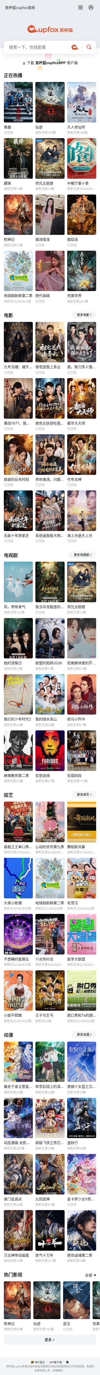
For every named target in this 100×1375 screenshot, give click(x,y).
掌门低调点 (13, 1199)
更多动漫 (83, 1034)
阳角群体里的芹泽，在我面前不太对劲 (81, 663)
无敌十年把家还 (16, 535)
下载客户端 (52, 63)
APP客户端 (55, 1362)
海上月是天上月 (79, 535)
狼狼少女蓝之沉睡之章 (81, 1086)
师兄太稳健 (44, 183)
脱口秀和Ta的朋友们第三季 (81, 1015)
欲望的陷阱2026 (48, 663)
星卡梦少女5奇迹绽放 (81, 1199)
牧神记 (9, 239)
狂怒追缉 (42, 775)
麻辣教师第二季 (16, 775)
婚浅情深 (42, 239)
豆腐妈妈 (74, 775)
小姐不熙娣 (13, 1015)
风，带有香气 (14, 607)
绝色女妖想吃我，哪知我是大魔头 (49, 423)
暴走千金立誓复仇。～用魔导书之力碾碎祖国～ (18, 1086)
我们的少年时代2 (17, 719)
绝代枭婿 (42, 295)
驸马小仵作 (76, 719)
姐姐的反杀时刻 (16, 479)
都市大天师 (76, 423)
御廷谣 (72, 239)
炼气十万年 (44, 1255)
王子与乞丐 (44, 1015)
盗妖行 (72, 1142)
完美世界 (74, 295)
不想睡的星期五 (16, 959)
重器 (7, 127)
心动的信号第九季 (49, 847)
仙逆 (39, 127)
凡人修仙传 (76, 127)
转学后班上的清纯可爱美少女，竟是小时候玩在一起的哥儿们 (49, 1086)
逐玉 (66, 1323)
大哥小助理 (13, 903)
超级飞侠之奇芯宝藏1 (49, 1142)
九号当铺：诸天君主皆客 (18, 367)
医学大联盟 (76, 959)
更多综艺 (83, 795)
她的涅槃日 (13, 663)
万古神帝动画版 (16, 1255)
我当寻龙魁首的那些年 (49, 607)
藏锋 (7, 183)
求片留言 (40, 1362)
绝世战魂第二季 (79, 1255)
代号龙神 (74, 479)
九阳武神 (42, 1199)
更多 (48, 1339)
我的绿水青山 (46, 719)
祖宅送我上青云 (48, 367)
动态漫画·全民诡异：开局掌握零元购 (18, 1142)
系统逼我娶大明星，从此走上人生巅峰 (49, 535)
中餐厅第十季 (78, 183)
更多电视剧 (81, 555)
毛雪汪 (72, 903)
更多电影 (83, 315)
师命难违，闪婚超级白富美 (49, 479)
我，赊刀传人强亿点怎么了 (81, 367)
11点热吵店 (44, 959)
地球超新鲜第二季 (18, 295)
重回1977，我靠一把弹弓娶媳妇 (18, 423)
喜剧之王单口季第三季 (18, 847)
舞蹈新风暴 (76, 847)
